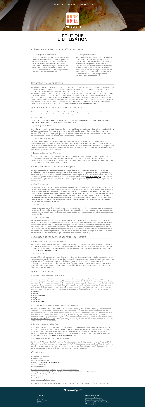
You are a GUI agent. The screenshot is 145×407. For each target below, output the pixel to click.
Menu (56, 4)
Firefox (35, 294)
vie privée (66, 97)
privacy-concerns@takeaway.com (84, 103)
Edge (35, 298)
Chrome (36, 292)
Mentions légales (85, 4)
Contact (71, 4)
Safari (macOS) (38, 302)
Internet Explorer (39, 296)
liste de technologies (93, 177)
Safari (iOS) (37, 300)
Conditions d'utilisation (93, 398)
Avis (63, 4)
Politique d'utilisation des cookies (97, 402)
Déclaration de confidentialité (95, 400)
